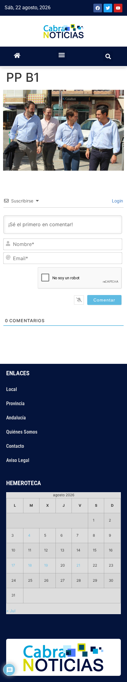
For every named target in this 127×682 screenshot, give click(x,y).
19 (46, 565)
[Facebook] (97, 8)
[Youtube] (118, 8)
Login (117, 200)
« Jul (10, 610)
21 (78, 565)
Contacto (15, 446)
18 (30, 565)
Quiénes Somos (21, 432)
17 (13, 565)
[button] (62, 55)
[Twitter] (108, 8)
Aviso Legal (17, 460)
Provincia (15, 403)
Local (11, 389)
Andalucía (16, 418)
